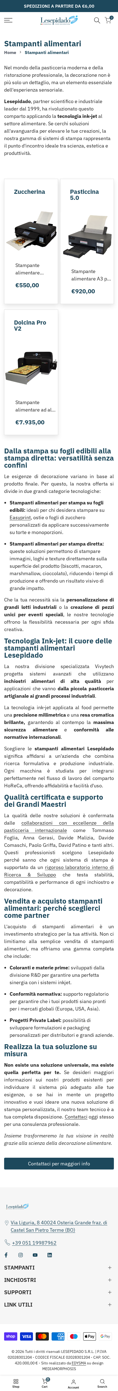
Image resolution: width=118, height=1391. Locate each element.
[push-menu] (8, 20)
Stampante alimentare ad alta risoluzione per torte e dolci (35, 406)
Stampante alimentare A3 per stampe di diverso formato (91, 275)
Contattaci (76, 1117)
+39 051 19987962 (34, 1243)
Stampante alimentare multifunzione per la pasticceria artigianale (34, 269)
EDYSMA (79, 1363)
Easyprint (20, 517)
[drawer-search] (97, 20)
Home (10, 52)
